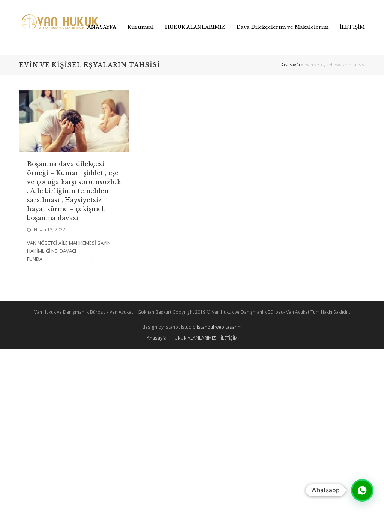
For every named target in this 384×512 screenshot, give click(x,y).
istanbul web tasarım (219, 327)
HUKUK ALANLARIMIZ (193, 338)
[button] (362, 490)
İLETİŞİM (229, 338)
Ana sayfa (290, 64)
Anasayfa (156, 338)
